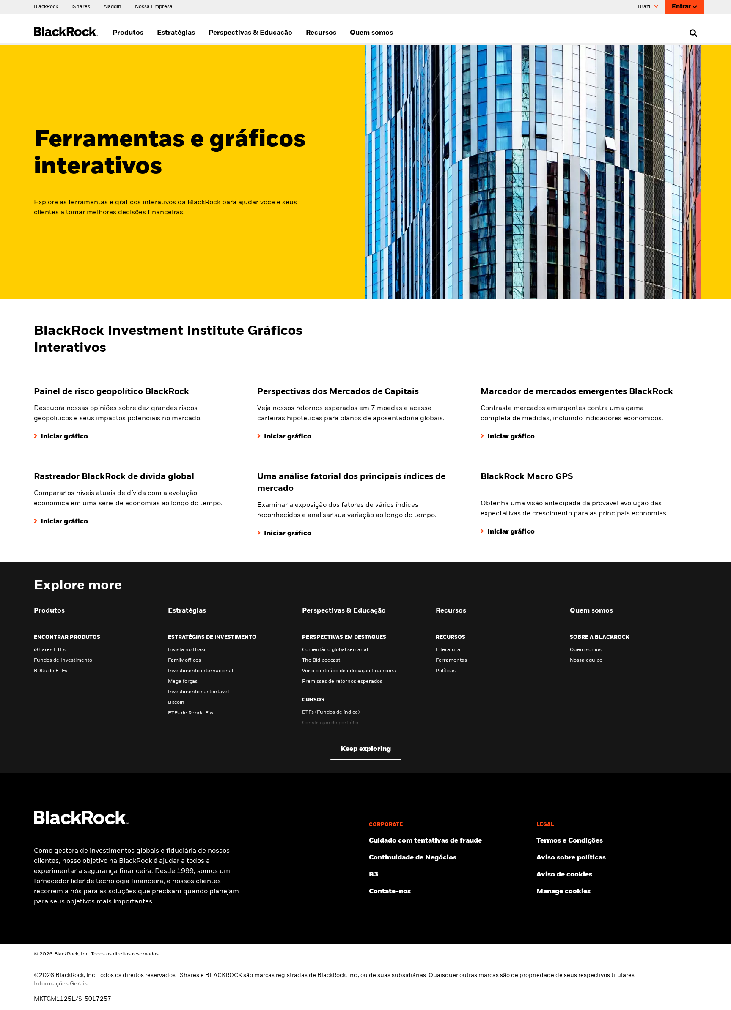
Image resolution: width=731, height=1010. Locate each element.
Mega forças (183, 681)
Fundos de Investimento (63, 660)
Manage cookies (563, 891)
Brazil (645, 6)
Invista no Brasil (187, 649)
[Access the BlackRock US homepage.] (81, 823)
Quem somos (586, 649)
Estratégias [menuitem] (176, 33)
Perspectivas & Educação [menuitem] (250, 33)
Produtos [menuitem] (128, 33)
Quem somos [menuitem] (371, 33)
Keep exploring (366, 749)
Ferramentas (451, 660)
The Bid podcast (321, 660)
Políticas (446, 670)
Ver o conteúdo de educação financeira (349, 670)
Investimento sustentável (198, 692)
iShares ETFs (50, 649)
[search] (691, 33)
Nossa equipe (586, 660)
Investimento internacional (200, 670)
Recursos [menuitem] (321, 33)
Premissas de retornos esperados (342, 681)
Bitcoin (176, 702)
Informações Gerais (61, 984)
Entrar (681, 7)
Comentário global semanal (335, 649)
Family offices (184, 660)
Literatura (448, 649)
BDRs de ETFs (50, 670)
